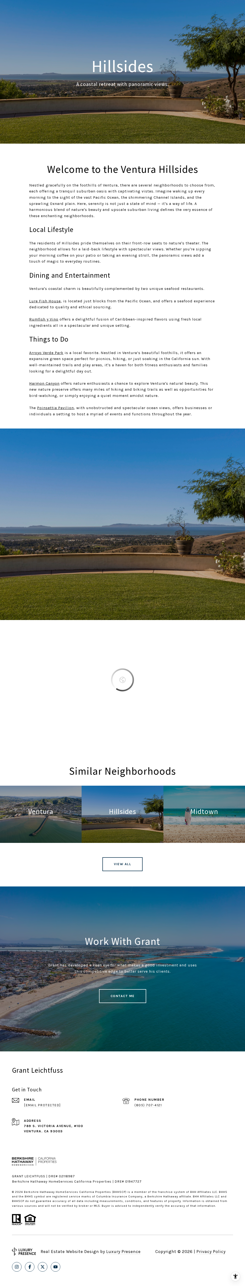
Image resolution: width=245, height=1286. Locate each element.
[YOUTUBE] (55, 1267)
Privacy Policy (211, 1251)
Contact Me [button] (123, 996)
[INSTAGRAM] (17, 1267)
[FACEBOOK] (29, 1267)
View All (122, 864)
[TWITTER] (42, 1267)
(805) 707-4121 (148, 1105)
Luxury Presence (123, 1251)
